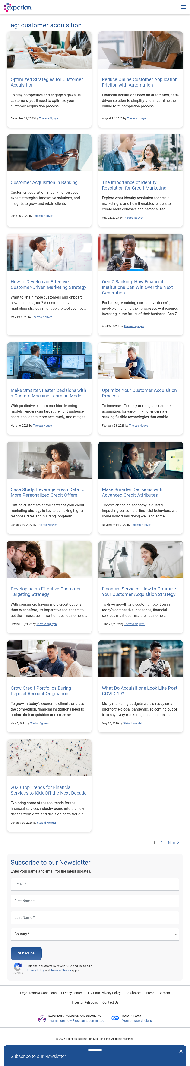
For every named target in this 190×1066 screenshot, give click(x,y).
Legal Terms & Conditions (38, 993)
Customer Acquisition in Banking (44, 182)
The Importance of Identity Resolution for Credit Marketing (134, 185)
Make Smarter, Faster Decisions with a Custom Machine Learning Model (48, 393)
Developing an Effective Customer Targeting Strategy (46, 591)
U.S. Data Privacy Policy (104, 993)
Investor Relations (85, 1002)
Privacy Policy (35, 970)
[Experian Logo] (18, 7)
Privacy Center (71, 993)
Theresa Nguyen (49, 118)
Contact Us (110, 1002)
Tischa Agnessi (39, 723)
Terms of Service (61, 970)
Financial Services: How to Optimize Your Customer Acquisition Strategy (139, 591)
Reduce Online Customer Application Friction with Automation (139, 82)
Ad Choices (133, 993)
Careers (164, 993)
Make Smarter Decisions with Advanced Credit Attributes (132, 492)
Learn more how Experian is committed (76, 1020)
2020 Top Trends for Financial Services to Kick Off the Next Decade (49, 790)
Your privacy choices (137, 1020)
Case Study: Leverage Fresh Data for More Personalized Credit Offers (48, 492)
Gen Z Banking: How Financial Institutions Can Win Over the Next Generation (137, 287)
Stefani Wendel (132, 723)
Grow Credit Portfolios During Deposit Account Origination (41, 690)
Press (150, 993)
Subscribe (26, 953)
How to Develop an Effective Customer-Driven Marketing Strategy (48, 284)
